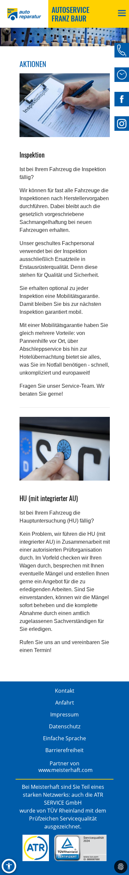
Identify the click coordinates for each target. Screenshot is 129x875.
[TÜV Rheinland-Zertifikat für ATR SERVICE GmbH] (80, 848)
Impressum (64, 714)
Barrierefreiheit (64, 750)
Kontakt (64, 690)
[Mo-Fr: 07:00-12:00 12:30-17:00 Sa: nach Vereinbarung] (121, 74)
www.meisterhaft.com (65, 770)
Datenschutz (64, 726)
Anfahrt (64, 702)
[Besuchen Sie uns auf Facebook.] (121, 99)
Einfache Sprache (64, 738)
